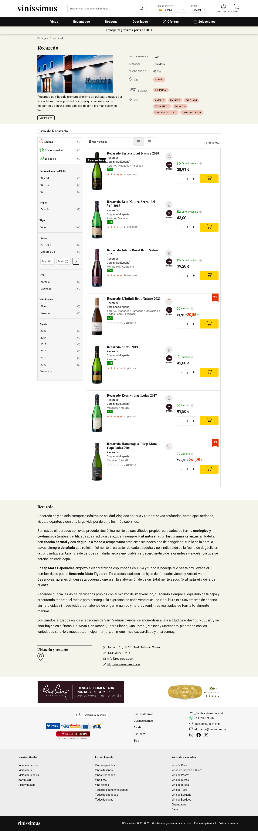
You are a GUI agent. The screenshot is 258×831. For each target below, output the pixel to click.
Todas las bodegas (106, 794)
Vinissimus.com (28, 765)
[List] (138, 141)
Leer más (44, 117)
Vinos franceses (105, 775)
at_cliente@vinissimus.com (211, 729)
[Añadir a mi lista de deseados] (169, 446)
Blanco (60, 306)
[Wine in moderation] (73, 735)
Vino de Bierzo (180, 779)
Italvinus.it (25, 779)
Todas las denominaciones (111, 789)
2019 (60, 358)
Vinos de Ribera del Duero (187, 770)
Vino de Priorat (180, 775)
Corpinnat (161, 90)
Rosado (60, 313)
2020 (60, 364)
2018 (60, 351)
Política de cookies (228, 823)
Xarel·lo (160, 100)
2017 (60, 344)
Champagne (179, 804)
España (159, 79)
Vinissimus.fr (27, 770)
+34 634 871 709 (204, 718)
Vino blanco (102, 784)
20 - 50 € (60, 244)
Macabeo (175, 100)
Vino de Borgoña (181, 794)
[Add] (209, 178)
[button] (223, 8)
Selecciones (207, 21)
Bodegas (111, 21)
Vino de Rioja (179, 765)
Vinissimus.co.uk (29, 775)
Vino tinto (101, 779)
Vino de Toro (179, 789)
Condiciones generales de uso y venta (171, 823)
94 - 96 (60, 184)
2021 (60, 330)
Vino (60, 227)
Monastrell (162, 106)
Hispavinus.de (27, 784)
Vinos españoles (105, 765)
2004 (60, 337)
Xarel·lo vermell (191, 112)
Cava (175, 809)
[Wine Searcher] (194, 692)
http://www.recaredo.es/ (123, 664)
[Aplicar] (76, 261)
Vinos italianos (104, 770)
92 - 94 (60, 178)
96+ (60, 191)
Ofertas (173, 21)
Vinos (54, 21)
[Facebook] (199, 735)
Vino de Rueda (180, 784)
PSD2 (55, 726)
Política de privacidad (205, 823)
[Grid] (149, 141)
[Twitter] (207, 735)
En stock (186, 308)
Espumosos (81, 21)
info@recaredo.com (120, 658)
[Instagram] (192, 735)
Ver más (44, 371)
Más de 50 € (60, 251)
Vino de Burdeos (181, 799)
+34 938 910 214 (118, 653)
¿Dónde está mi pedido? (208, 713)
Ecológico (62, 158)
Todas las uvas (104, 799)
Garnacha (180, 106)
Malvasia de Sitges (166, 112)
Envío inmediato (62, 150)
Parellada (191, 100)
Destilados (140, 21)
